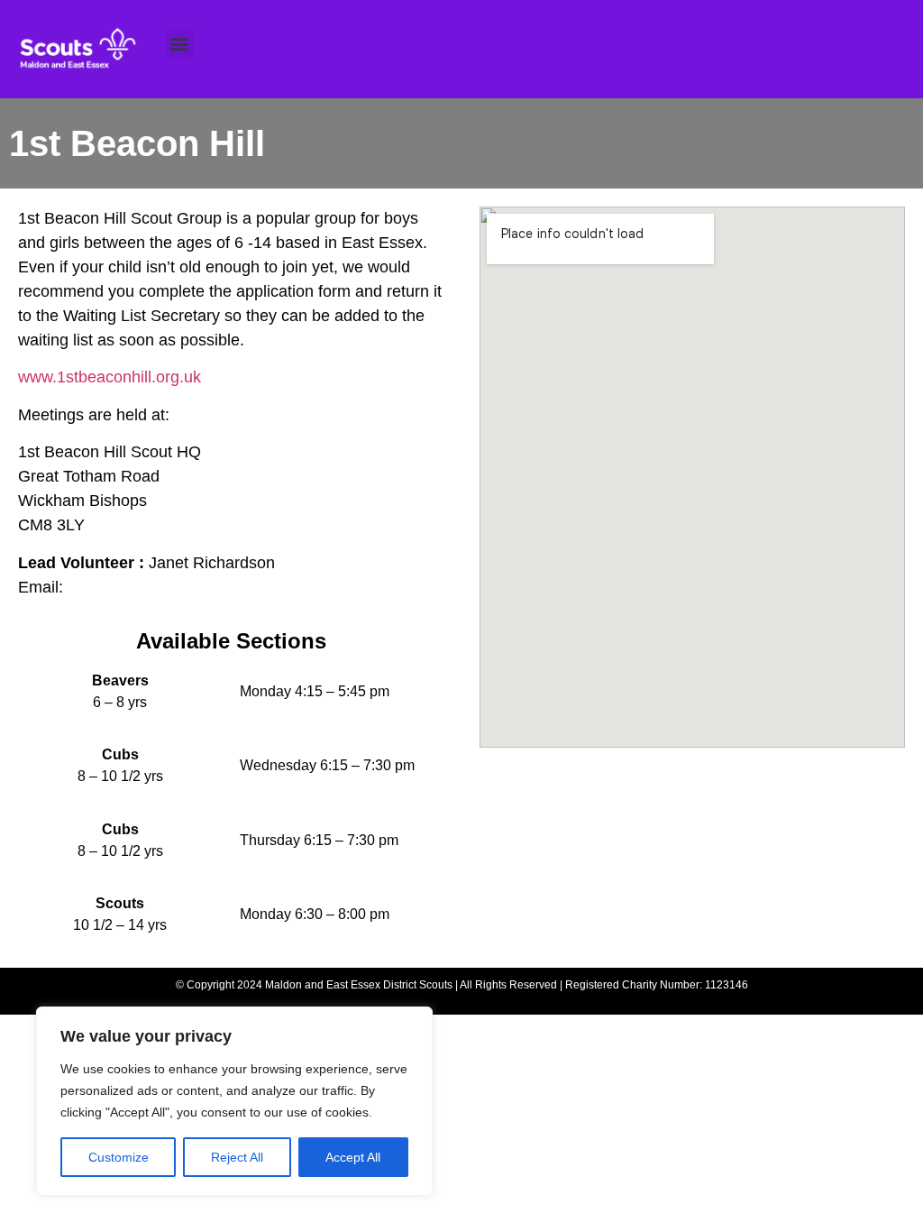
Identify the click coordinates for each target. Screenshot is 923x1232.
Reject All (237, 1157)
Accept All (352, 1157)
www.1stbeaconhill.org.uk (109, 377)
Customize (118, 1157)
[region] (234, 1101)
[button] (180, 44)
